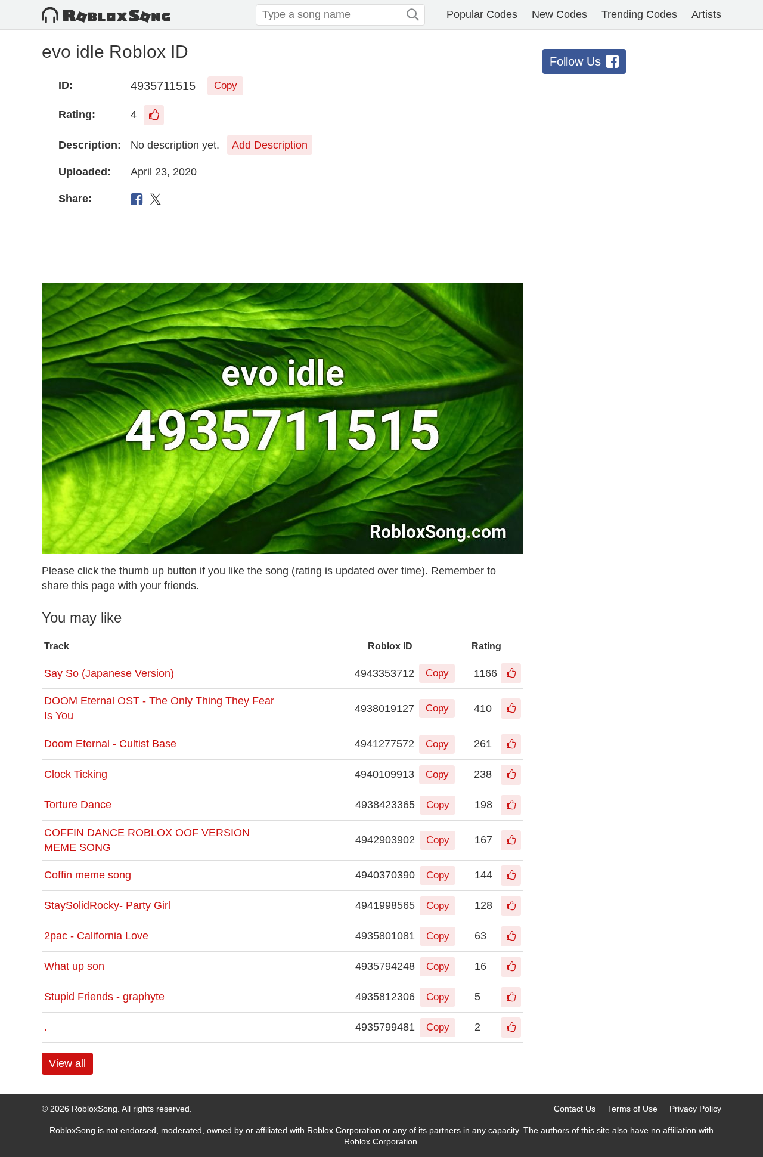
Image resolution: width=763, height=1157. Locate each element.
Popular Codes (481, 14)
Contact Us (574, 1108)
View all (67, 1063)
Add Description (270, 145)
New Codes (559, 14)
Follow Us (575, 61)
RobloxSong (94, 1108)
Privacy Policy (695, 1108)
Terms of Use (632, 1108)
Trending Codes (639, 14)
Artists (706, 14)
